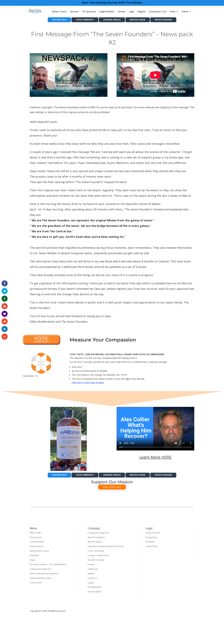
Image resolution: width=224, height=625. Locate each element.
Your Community (85, 19)
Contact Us (92, 578)
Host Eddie (34, 555)
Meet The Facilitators (96, 537)
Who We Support (95, 541)
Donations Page (112, 487)
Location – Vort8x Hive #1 (99, 555)
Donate (121, 11)
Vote (41, 339)
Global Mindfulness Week (41, 578)
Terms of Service (153, 533)
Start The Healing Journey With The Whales (112, 2)
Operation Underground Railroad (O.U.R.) (106, 546)
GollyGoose (93, 569)
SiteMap (91, 573)
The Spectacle (89, 11)
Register (141, 11)
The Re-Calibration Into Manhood (44, 573)
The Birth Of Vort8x (96, 560)
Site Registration (94, 587)
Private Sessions (163, 19)
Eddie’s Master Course (39, 551)
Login (131, 11)
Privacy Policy (151, 537)
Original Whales (106, 11)
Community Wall (37, 541)
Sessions (74, 11)
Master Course (59, 11)
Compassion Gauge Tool (40, 569)
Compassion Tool (157, 11)
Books (32, 560)
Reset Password (94, 591)
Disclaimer (150, 541)
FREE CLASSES (35, 533)
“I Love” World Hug (96, 551)
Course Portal (36, 582)
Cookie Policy (151, 546)
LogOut (91, 582)
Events (185, 11)
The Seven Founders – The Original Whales (48, 564)
